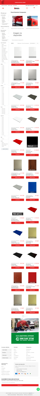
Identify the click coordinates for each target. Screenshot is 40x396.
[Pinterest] (27, 389)
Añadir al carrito (17, 64)
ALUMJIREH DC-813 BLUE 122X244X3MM (29, 197)
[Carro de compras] (33, 8)
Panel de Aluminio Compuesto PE (17, 40)
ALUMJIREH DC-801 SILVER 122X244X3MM (29, 85)
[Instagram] (13, 389)
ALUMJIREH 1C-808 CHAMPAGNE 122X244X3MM (15, 175)
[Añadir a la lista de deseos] (17, 59)
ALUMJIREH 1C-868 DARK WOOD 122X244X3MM (30, 175)
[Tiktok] (18, 389)
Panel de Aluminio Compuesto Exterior (32, 28)
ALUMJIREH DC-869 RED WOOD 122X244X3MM (15, 287)
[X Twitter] (20, 389)
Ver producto (18, 109)
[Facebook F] (15, 389)
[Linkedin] (24, 389)
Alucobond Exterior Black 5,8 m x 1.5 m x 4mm (30, 265)
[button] (29, 8)
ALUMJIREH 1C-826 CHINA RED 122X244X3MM (30, 287)
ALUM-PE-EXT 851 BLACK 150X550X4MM (29, 152)
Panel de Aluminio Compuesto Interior (17, 28)
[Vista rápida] (18, 59)
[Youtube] (22, 389)
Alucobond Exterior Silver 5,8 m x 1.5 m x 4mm (15, 197)
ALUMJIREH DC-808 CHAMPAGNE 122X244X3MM (15, 310)
